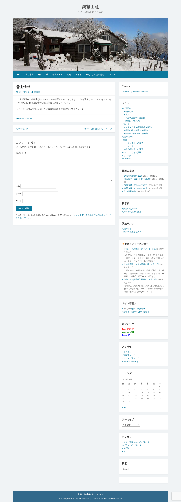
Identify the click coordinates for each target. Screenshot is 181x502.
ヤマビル (129, 146)
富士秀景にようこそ (132, 231)
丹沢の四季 (43, 74)
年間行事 (129, 111)
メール (19, 193)
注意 (69, 74)
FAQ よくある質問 (95, 74)
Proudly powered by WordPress (73, 498)
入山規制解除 (130, 191)
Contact (127, 158)
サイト (19, 200)
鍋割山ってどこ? (132, 120)
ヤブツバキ (23, 128)
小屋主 (128, 114)
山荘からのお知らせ (25, 118)
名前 (18, 186)
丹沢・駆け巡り (138, 308)
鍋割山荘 (90, 6)
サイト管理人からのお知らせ (136, 442)
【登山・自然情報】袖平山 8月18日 (140, 279)
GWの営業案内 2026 (133, 175)
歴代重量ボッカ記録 (136, 117)
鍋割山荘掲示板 (130, 208)
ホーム (18, 74)
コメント (21, 153)
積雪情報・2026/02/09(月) (136, 185)
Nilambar (117, 498)
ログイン (127, 351)
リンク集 (127, 155)
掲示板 (78, 74)
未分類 (126, 448)
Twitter (112, 74)
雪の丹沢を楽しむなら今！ (97, 128)
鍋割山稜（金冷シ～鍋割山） (138, 130)
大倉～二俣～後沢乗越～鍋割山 (139, 127)
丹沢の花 (127, 228)
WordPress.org (130, 361)
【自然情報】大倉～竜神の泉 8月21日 (141, 264)
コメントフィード (131, 358)
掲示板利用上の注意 (134, 149)
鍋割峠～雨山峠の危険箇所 (137, 133)
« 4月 (124, 407)
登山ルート (57, 74)
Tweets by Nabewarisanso (135, 91)
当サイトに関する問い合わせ (136, 311)
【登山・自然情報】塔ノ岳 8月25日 (140, 249)
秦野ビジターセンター (136, 243)
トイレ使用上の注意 (134, 143)
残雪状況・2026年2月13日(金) (137, 178)
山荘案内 (30, 74)
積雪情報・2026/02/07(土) (136, 188)
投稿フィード (129, 355)
